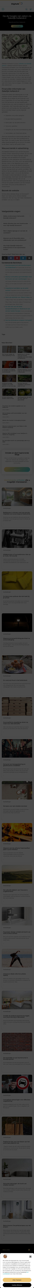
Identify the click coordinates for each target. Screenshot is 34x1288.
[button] (30, 1257)
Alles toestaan (17, 1280)
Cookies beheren (17, 1285)
